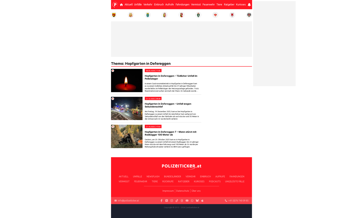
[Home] (115, 5)
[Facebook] (161, 200)
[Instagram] (171, 200)
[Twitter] (166, 200)
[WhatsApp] (192, 200)
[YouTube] (187, 200)
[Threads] (182, 200)
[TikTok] (176, 200)
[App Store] (202, 200)
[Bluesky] (197, 200)
